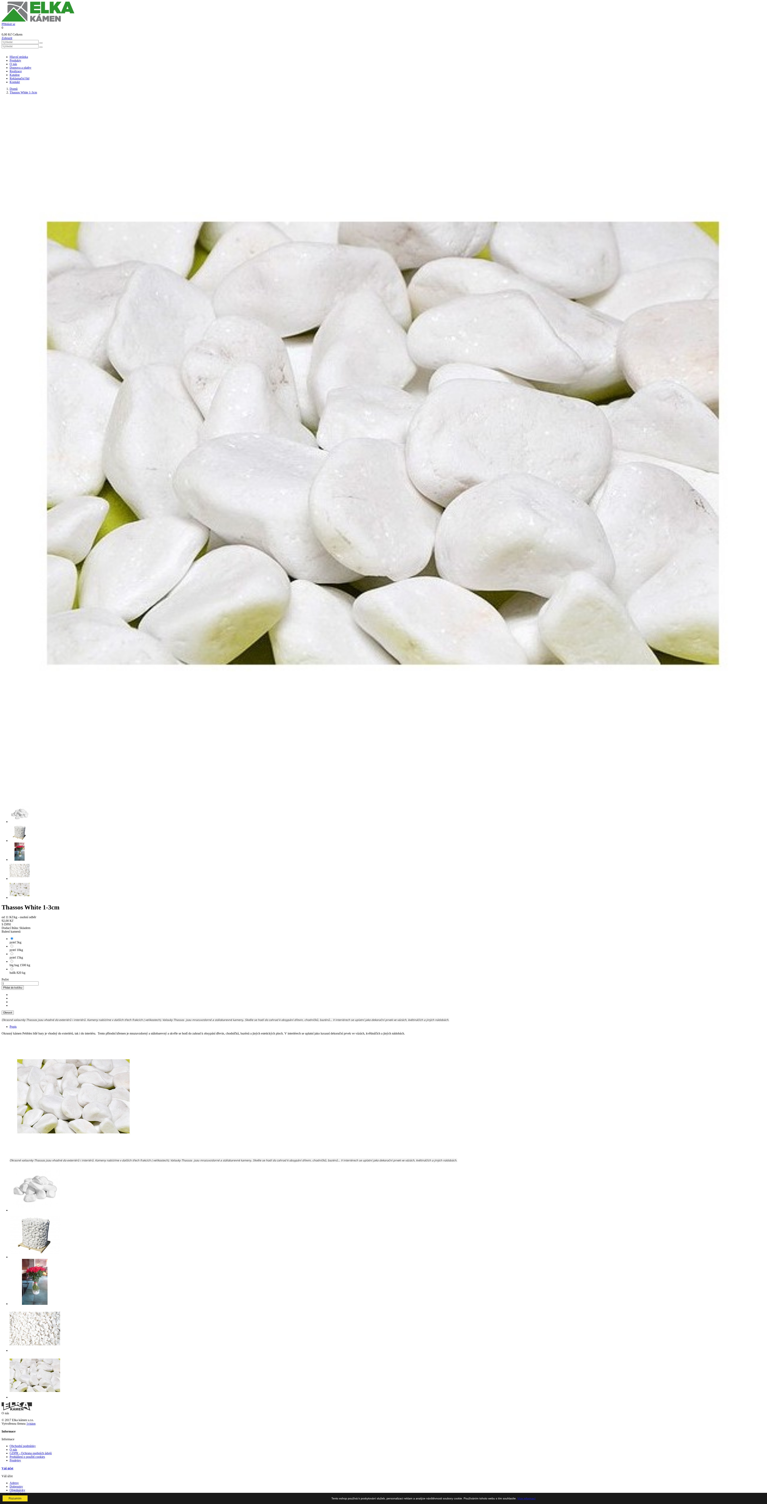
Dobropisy (16, 1486)
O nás (13, 64)
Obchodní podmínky (23, 1446)
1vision (31, 1423)
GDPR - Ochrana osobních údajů (31, 1453)
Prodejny (15, 1460)
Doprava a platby (20, 67)
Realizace (16, 71)
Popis (13, 1026)
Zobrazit (7, 38)
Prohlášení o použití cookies (27, 1456)
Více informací (526, 1498)
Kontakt (15, 82)
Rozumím (15, 1498)
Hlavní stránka (19, 57)
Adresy (14, 1483)
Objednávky (17, 1490)
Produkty (15, 60)
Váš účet (7, 1468)
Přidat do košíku (12, 987)
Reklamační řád (19, 78)
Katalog (15, 75)
